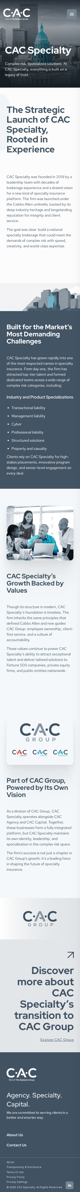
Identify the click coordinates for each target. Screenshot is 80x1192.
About (10, 1162)
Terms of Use (15, 1172)
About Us (15, 1135)
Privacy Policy (16, 1177)
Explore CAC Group (57, 1039)
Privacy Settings (17, 1181)
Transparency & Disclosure (24, 1167)
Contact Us (16, 1145)
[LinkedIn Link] (69, 1185)
